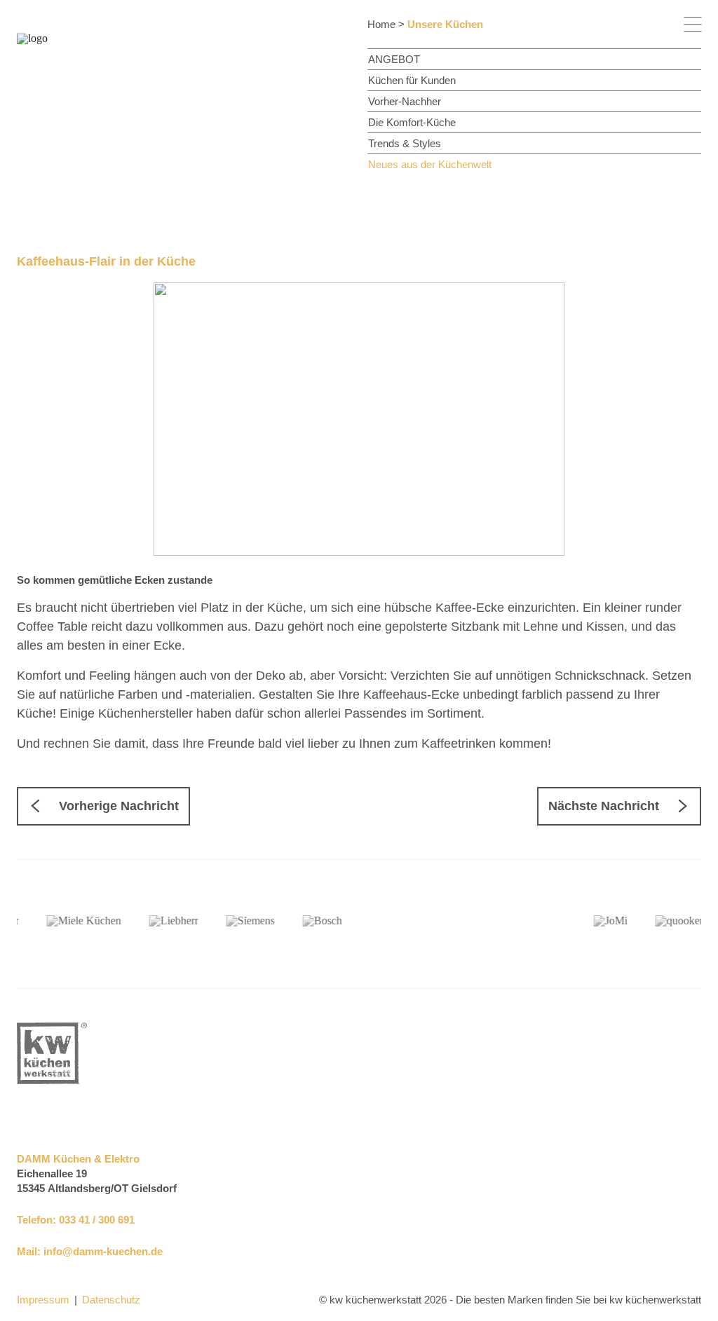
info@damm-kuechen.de (103, 1251)
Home (381, 24)
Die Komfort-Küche (412, 122)
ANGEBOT (394, 59)
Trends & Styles (404, 143)
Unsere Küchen (445, 24)
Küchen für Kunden (412, 80)
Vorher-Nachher (404, 101)
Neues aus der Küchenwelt (430, 164)
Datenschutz (111, 1300)
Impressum (43, 1300)
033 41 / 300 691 (97, 1220)
